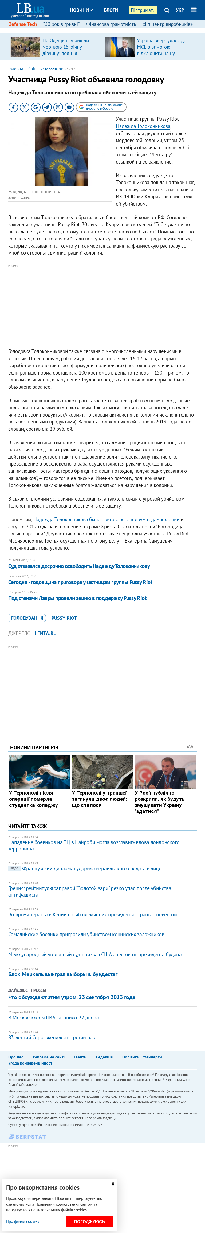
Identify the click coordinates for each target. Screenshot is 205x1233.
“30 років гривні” (61, 24)
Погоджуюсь (89, 1221)
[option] (55, 46)
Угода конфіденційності (30, 1063)
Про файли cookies (22, 1221)
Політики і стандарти (142, 1057)
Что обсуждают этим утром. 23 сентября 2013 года (71, 997)
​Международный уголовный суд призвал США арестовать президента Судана (95, 954)
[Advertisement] (102, 306)
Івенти (80, 1057)
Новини (79, 10)
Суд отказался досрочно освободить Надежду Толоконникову (79, 566)
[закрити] (113, 1184)
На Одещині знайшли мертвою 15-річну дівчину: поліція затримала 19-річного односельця (66, 53)
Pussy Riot (64, 618)
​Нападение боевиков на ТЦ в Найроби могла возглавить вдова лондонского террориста (93, 845)
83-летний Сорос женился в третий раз (51, 1037)
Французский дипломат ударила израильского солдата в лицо (86, 868)
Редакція (104, 1057)
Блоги (111, 10)
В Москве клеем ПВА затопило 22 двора (53, 1017)
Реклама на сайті (49, 1057)
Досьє (107, 30)
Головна (15, 68)
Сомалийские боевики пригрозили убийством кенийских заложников (86, 934)
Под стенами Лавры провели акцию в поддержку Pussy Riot (77, 598)
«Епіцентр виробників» (168, 24)
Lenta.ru (46, 633)
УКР (180, 10)
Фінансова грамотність (111, 24)
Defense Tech (22, 24)
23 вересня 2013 (53, 69)
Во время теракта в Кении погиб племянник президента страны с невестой (92, 914)
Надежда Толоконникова (143, 126)
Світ (32, 68)
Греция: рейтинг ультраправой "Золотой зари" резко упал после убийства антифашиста (89, 891)
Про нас (15, 1057)
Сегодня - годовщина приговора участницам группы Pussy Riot (80, 582)
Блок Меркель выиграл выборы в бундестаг (62, 974)
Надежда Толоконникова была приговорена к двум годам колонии (106, 519)
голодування (27, 618)
